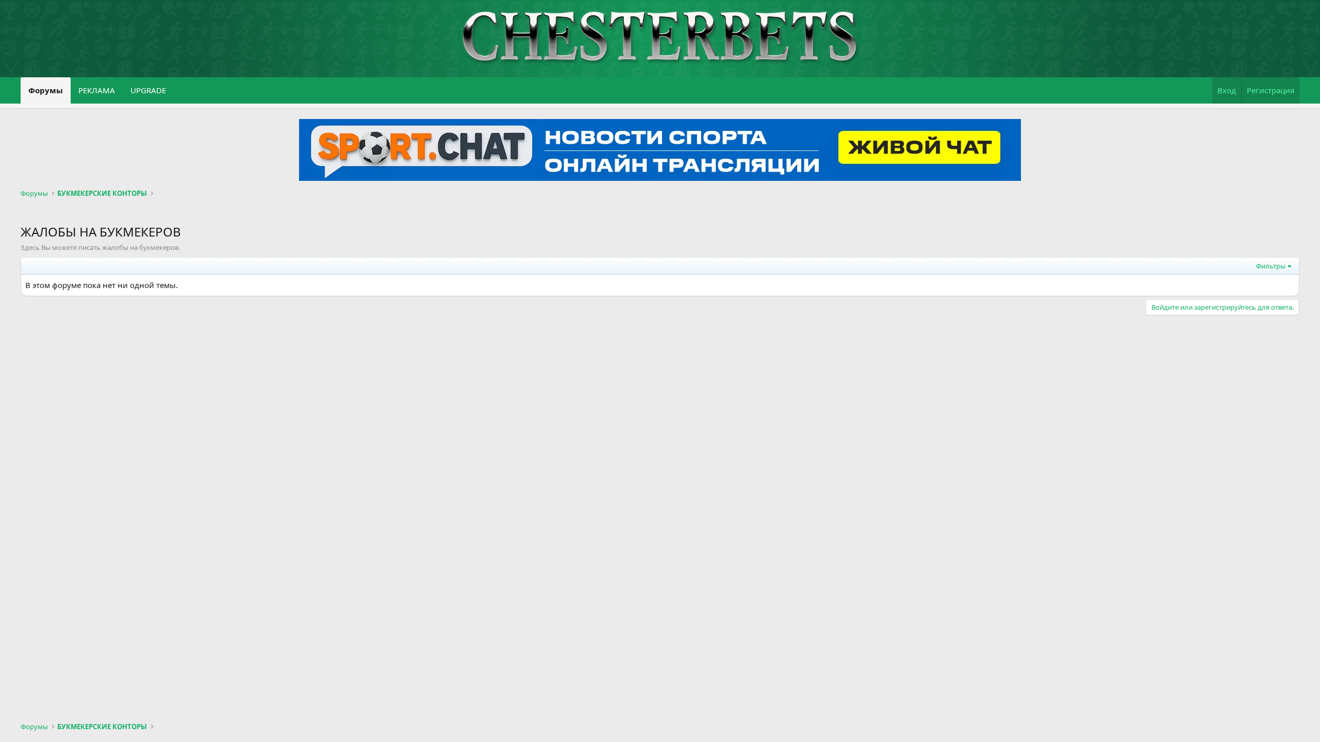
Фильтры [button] (1270, 266)
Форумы (45, 90)
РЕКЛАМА (96, 90)
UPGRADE (148, 90)
